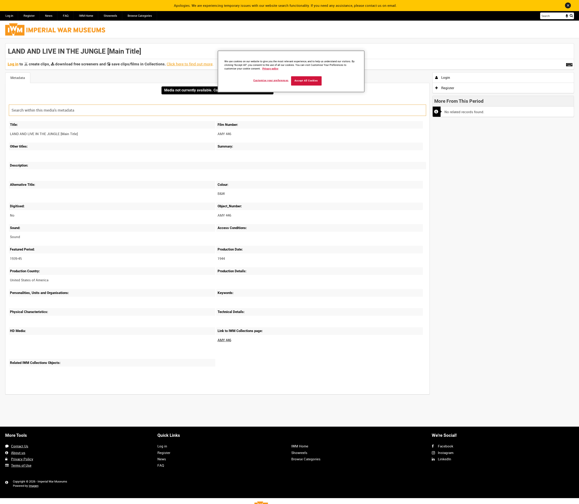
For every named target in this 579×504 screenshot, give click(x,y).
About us (18, 452)
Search (571, 15)
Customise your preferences (271, 80)
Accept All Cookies (306, 80)
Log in (9, 16)
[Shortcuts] (569, 64)
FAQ (66, 16)
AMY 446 (224, 340)
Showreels (110, 16)
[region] (291, 71)
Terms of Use (21, 465)
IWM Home (86, 16)
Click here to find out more (190, 64)
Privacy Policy (22, 459)
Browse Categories (140, 16)
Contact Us (19, 446)
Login (445, 77)
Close (568, 5)
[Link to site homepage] (55, 29)
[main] (289, 221)
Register (29, 16)
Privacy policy (270, 68)
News (48, 16)
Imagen (33, 486)
